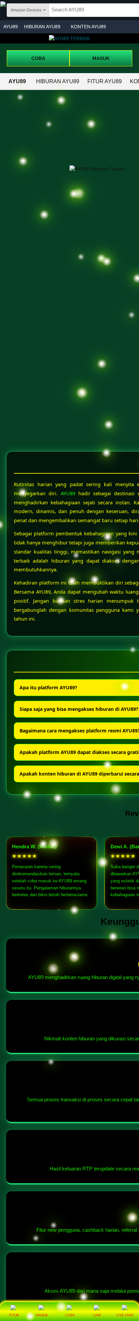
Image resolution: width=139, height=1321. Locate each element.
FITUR (14, 1315)
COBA (38, 58)
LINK (97, 1315)
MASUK (101, 58)
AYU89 (10, 26)
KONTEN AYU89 (88, 26)
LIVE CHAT (125, 1315)
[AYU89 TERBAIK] (69, 38)
